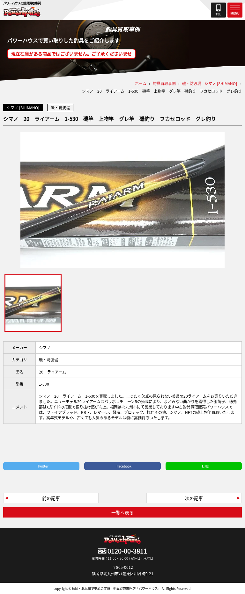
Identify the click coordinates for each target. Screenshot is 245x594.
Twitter (42, 466)
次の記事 (194, 498)
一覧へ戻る (122, 512)
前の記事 (51, 498)
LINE (205, 466)
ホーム (140, 83)
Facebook (123, 466)
